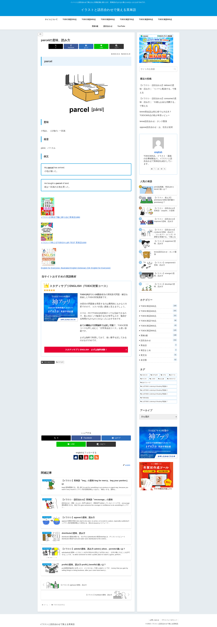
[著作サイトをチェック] (75, 457)
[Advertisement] (86, 397)
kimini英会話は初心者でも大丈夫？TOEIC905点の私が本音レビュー (155, 113)
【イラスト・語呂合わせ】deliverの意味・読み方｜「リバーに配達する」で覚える (158, 89)
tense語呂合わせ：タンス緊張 (153, 121)
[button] (116, 46)
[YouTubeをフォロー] (86, 457)
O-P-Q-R (60, 362)
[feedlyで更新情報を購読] (91, 457)
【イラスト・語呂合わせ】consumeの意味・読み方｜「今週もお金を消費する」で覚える (158, 102)
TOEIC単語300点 (48, 362)
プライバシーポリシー (169, 620)
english (158, 152)
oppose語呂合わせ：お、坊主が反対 (156, 127)
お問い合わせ (154, 620)
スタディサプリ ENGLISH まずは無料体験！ (86, 349)
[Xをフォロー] (81, 457)
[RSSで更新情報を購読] (96, 457)
